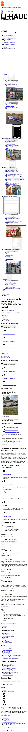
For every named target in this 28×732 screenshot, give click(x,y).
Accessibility (6, 641)
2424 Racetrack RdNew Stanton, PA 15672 (6, 357)
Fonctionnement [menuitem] (9, 255)
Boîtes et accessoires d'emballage (11, 213)
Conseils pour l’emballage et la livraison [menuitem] (16, 146)
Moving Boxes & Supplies (9, 668)
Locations (7, 724)
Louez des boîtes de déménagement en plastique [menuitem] (16, 225)
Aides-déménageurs (16, 249)
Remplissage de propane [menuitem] (11, 282)
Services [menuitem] (8, 256)
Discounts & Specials (8, 675)
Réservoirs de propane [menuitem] (10, 287)
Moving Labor (6, 666)
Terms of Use (6, 720)
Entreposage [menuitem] (6, 167)
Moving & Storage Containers (12, 655)
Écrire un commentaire (6, 546)
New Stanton (6, 294)
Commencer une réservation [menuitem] (12, 81)
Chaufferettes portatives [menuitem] (11, 285)
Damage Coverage (7, 669)
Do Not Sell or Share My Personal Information (14, 723)
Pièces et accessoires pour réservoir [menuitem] (13, 288)
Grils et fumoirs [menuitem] (9, 284)
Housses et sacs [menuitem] (9, 219)
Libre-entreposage (7, 474)
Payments (5, 637)
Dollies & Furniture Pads (9, 654)
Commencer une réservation (12, 104)
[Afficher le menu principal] (2, 13)
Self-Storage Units (7, 656)
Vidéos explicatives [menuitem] (10, 83)
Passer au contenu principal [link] (7, 11)
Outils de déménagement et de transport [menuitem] (14, 221)
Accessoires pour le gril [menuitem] (11, 283)
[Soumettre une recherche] (15, 33)
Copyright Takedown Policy (9, 722)
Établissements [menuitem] (7, 39)
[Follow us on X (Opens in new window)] (4, 703)
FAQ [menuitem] (7, 85)
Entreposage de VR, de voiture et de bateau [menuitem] (15, 176)
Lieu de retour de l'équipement (11, 441)
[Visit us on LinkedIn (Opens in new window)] (4, 701)
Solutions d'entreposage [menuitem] (11, 223)
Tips (4, 638)
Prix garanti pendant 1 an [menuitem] (9, 35)
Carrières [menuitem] (5, 36)
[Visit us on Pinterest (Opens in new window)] (4, 699)
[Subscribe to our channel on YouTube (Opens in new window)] (4, 705)
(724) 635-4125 (4, 315)
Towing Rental (6, 652)
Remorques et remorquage (9, 341)
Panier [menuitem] (7, 40)
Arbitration (5, 718)
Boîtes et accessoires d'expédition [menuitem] (13, 218)
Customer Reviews (7, 642)
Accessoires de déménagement (9, 347)
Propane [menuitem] (5, 279)
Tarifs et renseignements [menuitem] (11, 141)
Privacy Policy (6, 719)
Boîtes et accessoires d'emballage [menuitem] (10, 196)
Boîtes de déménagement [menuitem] (11, 216)
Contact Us (6, 633)
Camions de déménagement (9, 327)
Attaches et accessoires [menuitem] (10, 87)
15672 (4, 295)
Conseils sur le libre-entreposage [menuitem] (12, 183)
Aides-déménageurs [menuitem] (7, 249)
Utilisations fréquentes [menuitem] (10, 144)
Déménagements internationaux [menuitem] (12, 145)
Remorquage (6, 101)
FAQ (4, 640)
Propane (9, 279)
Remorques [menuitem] (5, 78)
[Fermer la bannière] (2, 1)
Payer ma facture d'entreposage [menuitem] (12, 180)
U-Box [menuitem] (7, 138)
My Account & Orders (8, 636)
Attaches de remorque (8, 495)
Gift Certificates (7, 673)
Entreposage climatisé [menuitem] (10, 175)
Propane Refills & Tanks (9, 670)
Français (5, 626)
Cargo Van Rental (7, 650)
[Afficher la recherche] (4, 31)
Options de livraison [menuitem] (10, 142)
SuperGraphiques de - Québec (12, 681)
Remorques (11, 78)
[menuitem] (16, 104)
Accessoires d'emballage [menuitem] (11, 217)
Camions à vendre (7, 516)
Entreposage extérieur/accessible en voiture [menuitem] (15, 179)
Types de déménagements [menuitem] (11, 257)
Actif (2, 10)
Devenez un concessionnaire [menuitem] (9, 38)
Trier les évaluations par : (6, 533)
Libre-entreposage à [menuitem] (12, 171)
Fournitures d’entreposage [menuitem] (11, 184)
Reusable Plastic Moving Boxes (10, 658)
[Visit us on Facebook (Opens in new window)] (4, 694)
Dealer (4, 690)
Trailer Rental (6, 651)
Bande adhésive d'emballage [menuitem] (12, 222)
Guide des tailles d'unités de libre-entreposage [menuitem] (15, 178)
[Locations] (6, 31)
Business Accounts (7, 664)
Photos (6, 320)
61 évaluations (10, 310)
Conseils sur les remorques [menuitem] (11, 84)
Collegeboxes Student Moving (10, 672)
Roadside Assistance (8, 634)
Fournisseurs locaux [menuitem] (10, 253)
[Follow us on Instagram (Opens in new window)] (4, 696)
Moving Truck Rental (8, 648)
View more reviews (5, 606)
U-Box (16, 138)
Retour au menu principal (12, 80)
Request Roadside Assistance (9, 623)
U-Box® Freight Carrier (8, 691)
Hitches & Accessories (8, 665)
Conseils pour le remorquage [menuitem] (12, 107)
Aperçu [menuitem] (7, 252)
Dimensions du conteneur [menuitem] (11, 149)
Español (5, 627)
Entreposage (12, 167)
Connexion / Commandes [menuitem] (9, 42)
